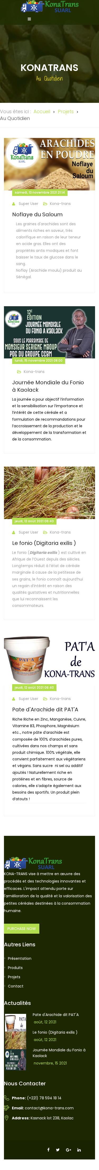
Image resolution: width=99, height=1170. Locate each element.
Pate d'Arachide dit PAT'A (45, 709)
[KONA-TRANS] (50, 6)
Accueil (42, 111)
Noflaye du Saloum (37, 214)
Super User (28, 203)
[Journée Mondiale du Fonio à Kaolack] (49, 332)
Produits (15, 967)
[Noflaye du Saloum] (49, 164)
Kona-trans (60, 203)
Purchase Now (21, 928)
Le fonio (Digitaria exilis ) (44, 543)
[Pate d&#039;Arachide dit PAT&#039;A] (49, 659)
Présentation (19, 958)
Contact (15, 986)
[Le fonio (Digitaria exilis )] (49, 493)
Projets (66, 111)
